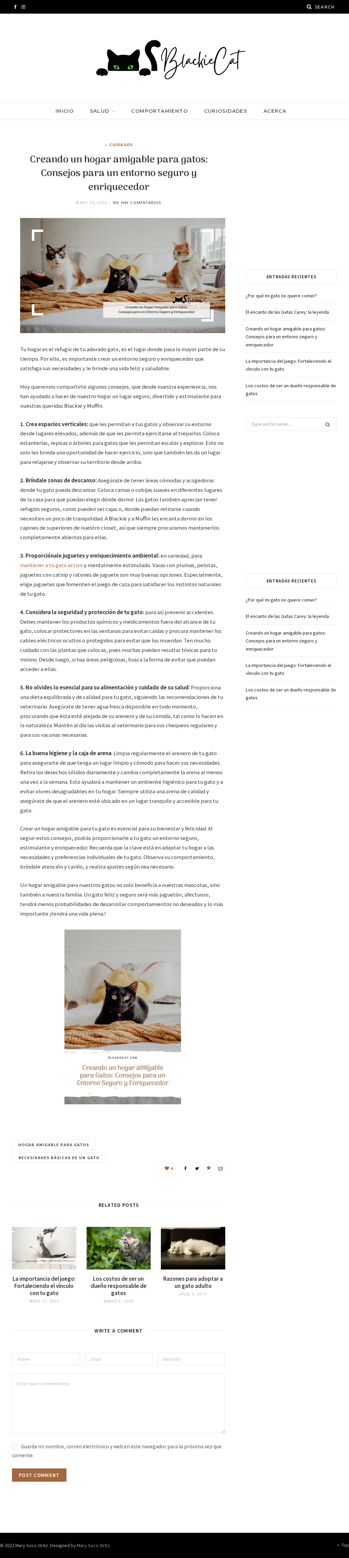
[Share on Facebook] (185, 1168)
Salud (99, 111)
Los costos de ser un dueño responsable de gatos (119, 1285)
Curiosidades (225, 111)
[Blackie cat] (174, 58)
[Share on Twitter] (197, 1168)
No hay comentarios (137, 202)
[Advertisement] (291, 202)
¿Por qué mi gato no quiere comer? (281, 295)
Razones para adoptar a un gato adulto (193, 1282)
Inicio (65, 111)
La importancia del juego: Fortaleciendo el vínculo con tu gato (44, 1285)
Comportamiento (159, 111)
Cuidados (121, 144)
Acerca (274, 111)
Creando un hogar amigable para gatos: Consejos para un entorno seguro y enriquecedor (286, 336)
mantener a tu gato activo (51, 564)
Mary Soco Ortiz (93, 1545)
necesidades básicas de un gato (59, 1157)
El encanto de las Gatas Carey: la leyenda (287, 312)
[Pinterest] (208, 1168)
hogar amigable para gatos (53, 1144)
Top (344, 1545)
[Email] (220, 1168)
